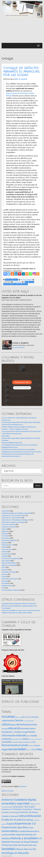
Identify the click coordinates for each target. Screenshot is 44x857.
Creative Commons (9, 527)
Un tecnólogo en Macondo (11, 590)
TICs (33, 749)
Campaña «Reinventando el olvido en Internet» (19, 603)
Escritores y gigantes (9, 540)
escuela (24, 728)
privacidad (6, 742)
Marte (28, 736)
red (30, 742)
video (39, 749)
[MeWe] (23, 273)
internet (21, 735)
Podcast (4, 574)
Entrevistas (6, 538)
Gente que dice (7, 549)
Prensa (4, 576)
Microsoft (14, 739)
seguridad (7, 749)
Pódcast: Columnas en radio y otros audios (17, 613)
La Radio (5, 556)
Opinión (4, 570)
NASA (25, 739)
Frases (4, 547)
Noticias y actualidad (9, 565)
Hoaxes (4, 551)
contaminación (30, 720)
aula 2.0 (24, 717)
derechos (21, 724)
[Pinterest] (19, 273)
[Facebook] (5, 273)
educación (14, 728)
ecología (5, 729)
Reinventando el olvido (15, 745)
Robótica (31, 745)
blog (29, 717)
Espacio (4, 542)
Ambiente (5, 511)
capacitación (8, 720)
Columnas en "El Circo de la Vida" (13, 515)
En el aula (5, 536)
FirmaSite (9, 856)
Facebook (7, 732)
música (20, 739)
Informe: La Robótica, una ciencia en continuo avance (21, 610)
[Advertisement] (22, 30)
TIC (30, 749)
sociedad (19, 749)
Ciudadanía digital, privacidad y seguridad (16, 513)
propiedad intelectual (18, 742)
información (9, 735)
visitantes (22, 786)
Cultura (4, 529)
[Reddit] (12, 273)
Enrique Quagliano (26, 279)
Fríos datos (6, 436)
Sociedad (5, 583)
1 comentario (17, 282)
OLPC (4, 567)
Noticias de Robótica (9, 563)
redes (34, 742)
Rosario (37, 745)
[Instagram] (34, 273)
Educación (5, 531)
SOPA (27, 749)
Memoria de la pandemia (11, 558)
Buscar (37, 485)
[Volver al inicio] (7, 791)
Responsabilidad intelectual (12, 443)
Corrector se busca (8, 524)
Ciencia (18, 720)
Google (25, 732)
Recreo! (4, 581)
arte (20, 717)
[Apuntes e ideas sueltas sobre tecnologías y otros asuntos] (22, 9)
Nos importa (6, 561)
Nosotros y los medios (35, 739)
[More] (37, 273)
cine (24, 720)
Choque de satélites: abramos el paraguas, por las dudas (21, 71)
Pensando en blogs (8, 572)
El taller (4, 533)
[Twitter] (8, 273)
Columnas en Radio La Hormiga (13, 522)
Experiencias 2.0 (7, 545)
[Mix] (27, 273)
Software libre (7, 585)
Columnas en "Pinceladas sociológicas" (16, 520)
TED (3, 588)
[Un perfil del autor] (18, 347)
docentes (32, 724)
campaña (34, 717)
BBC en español (21, 79)
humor (31, 732)
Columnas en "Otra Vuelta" (11, 518)
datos (13, 725)
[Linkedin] (16, 273)
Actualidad (8, 716)
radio (27, 742)
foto (13, 732)
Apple (16, 717)
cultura (6, 724)
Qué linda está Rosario (10, 579)
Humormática (7, 554)
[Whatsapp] (30, 273)
